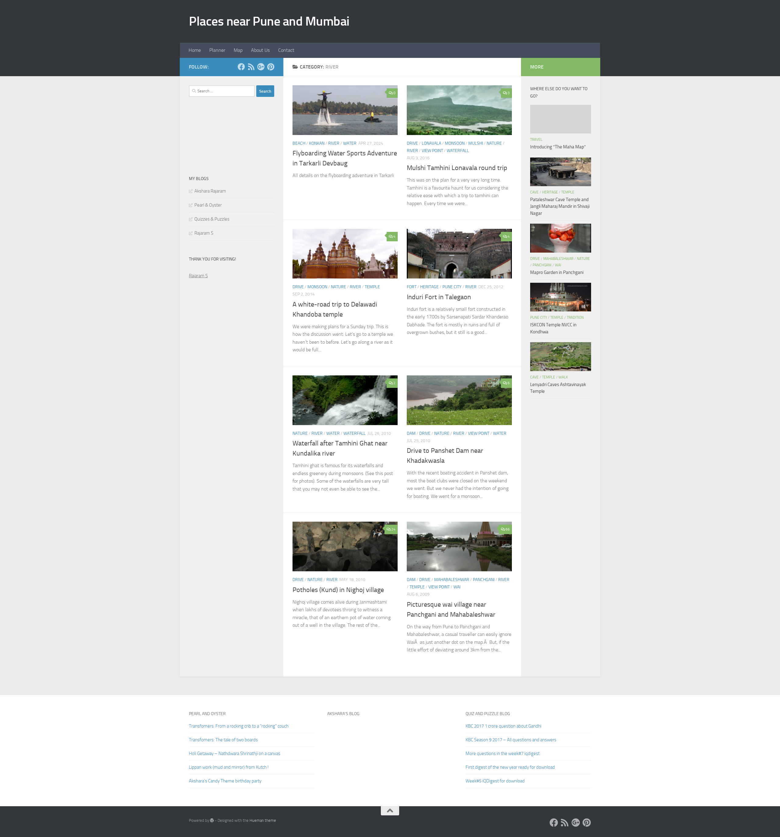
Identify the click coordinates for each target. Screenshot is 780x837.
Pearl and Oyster (207, 713)
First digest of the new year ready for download (510, 767)
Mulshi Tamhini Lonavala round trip (457, 168)
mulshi (475, 143)
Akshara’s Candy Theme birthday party (225, 781)
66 (507, 529)
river (333, 143)
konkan (316, 143)
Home (195, 50)
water (349, 143)
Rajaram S (203, 233)
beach (298, 143)
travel (536, 139)
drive (412, 143)
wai (456, 587)
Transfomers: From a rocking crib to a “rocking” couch (239, 726)
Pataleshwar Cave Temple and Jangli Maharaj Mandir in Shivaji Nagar (560, 206)
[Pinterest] (270, 66)
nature (494, 143)
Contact (286, 50)
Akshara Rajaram (210, 191)
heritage (429, 286)
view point (432, 150)
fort (412, 286)
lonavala (431, 143)
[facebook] (241, 66)
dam (411, 433)
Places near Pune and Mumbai (269, 21)
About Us (260, 50)
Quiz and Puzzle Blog (488, 713)
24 (393, 529)
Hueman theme (263, 820)
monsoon (455, 143)
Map (238, 50)
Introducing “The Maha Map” (558, 147)
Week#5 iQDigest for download (495, 781)
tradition (575, 317)
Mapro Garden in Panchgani (556, 272)
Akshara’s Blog (343, 713)
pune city (452, 286)
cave (534, 192)
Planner (217, 50)
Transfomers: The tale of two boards (223, 740)
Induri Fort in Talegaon (439, 297)
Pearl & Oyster (208, 205)
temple (372, 286)
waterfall (458, 150)
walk (563, 377)
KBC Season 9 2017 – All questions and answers (511, 740)
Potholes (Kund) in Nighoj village (338, 590)
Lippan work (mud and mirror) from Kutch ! (229, 767)
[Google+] (260, 66)
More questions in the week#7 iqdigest (503, 753)
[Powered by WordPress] (212, 820)
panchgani (484, 579)
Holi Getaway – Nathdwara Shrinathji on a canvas (234, 753)
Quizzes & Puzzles (211, 219)
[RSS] (251, 66)
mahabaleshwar (451, 579)
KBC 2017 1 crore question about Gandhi (503, 726)
